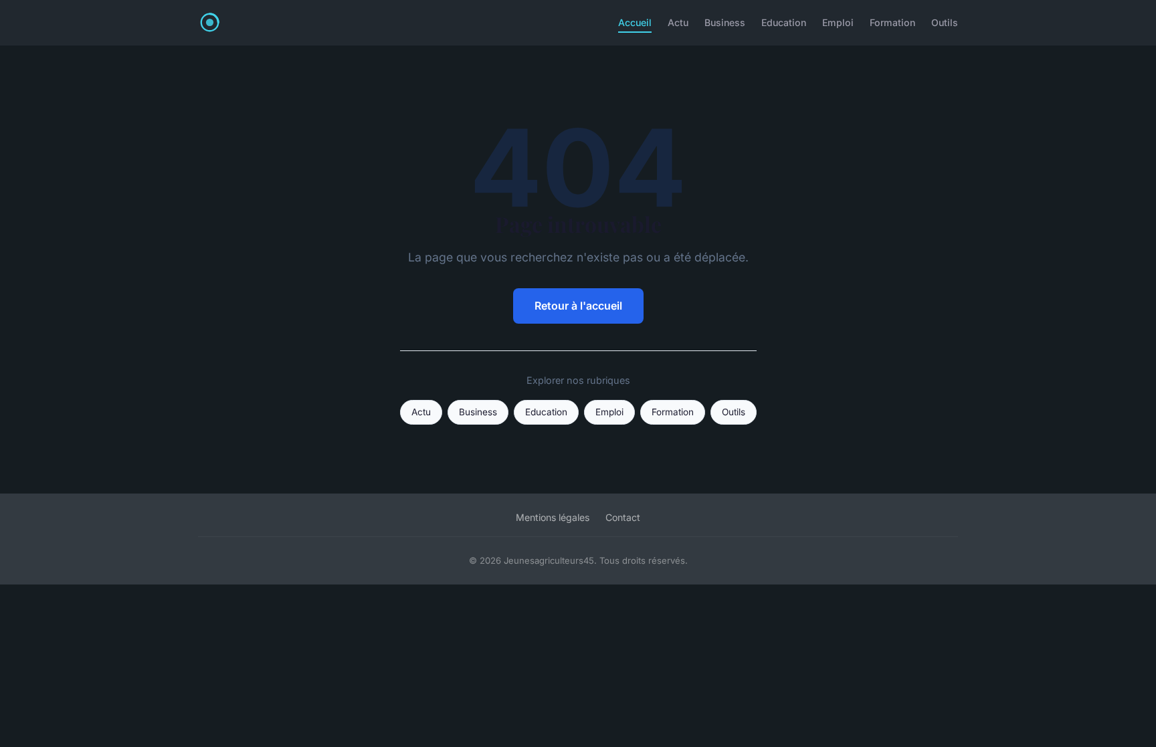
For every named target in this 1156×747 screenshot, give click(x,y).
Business (724, 22)
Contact (622, 517)
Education (783, 22)
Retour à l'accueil (578, 305)
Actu (678, 22)
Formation (892, 22)
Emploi (838, 22)
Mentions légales (552, 517)
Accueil (635, 22)
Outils (944, 22)
